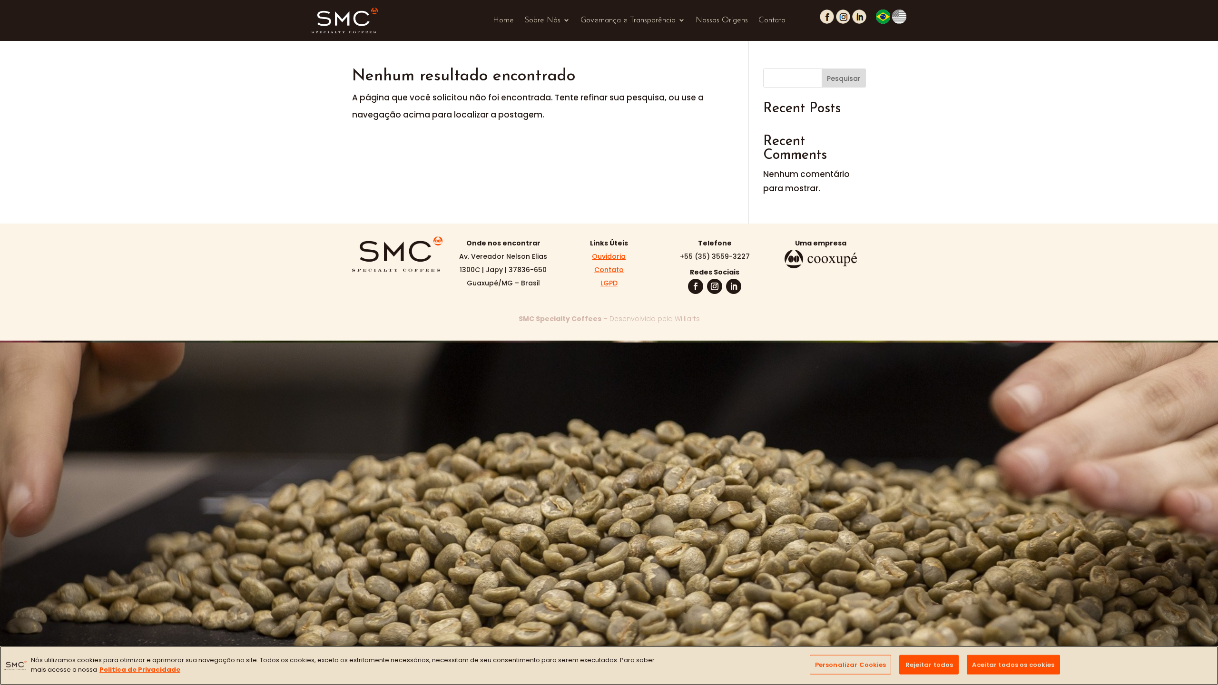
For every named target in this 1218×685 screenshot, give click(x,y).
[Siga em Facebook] (695, 286)
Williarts (687, 318)
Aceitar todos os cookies (1013, 664)
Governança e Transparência (628, 20)
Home (503, 20)
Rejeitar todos (929, 664)
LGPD (609, 283)
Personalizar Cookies (850, 664)
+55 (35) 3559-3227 (715, 256)
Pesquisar (844, 78)
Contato (772, 20)
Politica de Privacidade (139, 669)
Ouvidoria (609, 256)
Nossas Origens (722, 20)
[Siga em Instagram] (714, 286)
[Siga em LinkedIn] (733, 286)
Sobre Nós (542, 20)
